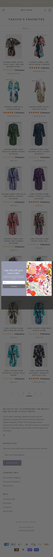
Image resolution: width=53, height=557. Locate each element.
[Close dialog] (50, 263)
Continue (14, 286)
